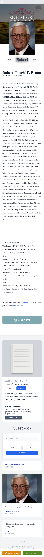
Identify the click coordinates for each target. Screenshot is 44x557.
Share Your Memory (13, 417)
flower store (18, 305)
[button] (22, 488)
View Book (10, 388)
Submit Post (22, 453)
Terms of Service (27, 548)
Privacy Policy (16, 548)
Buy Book (21, 388)
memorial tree (27, 302)
